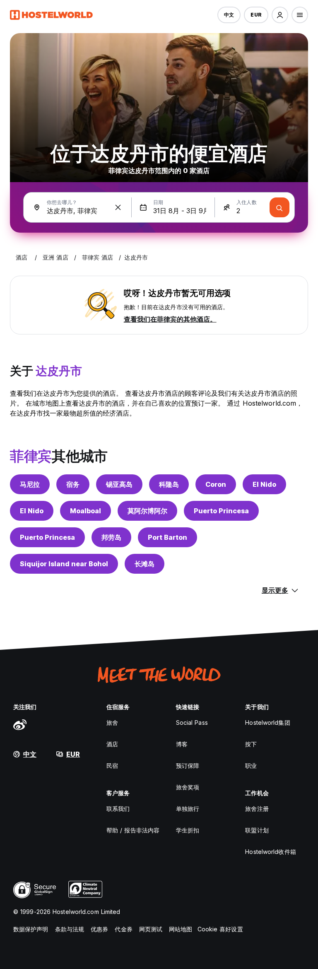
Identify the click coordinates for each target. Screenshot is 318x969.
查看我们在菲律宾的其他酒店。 (170, 319)
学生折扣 (187, 830)
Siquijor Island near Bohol (64, 564)
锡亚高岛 (119, 484)
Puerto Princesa (221, 511)
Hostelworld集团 (267, 722)
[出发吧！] (279, 207)
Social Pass (192, 722)
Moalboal (85, 511)
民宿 (112, 765)
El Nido (264, 484)
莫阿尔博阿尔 (147, 511)
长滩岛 (144, 564)
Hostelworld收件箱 (270, 851)
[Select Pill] (280, 15)
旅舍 (112, 722)
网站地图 (180, 929)
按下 (251, 744)
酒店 (112, 744)
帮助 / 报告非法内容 (132, 830)
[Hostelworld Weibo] (19, 724)
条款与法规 (69, 929)
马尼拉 (30, 484)
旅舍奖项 (187, 787)
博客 (182, 744)
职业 (251, 765)
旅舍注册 (256, 808)
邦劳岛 (111, 537)
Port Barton (167, 537)
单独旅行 (187, 808)
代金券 (123, 929)
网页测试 (150, 929)
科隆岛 (169, 484)
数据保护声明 (30, 929)
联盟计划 (256, 830)
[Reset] (118, 207)
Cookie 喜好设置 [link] (220, 929)
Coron (215, 484)
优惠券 (99, 929)
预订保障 (187, 765)
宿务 (73, 484)
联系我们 (118, 808)
